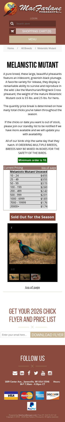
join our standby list (25, 126)
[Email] (15, 374)
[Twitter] (36, 374)
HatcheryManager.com (27, 415)
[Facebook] (29, 374)
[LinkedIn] (22, 374)
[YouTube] (43, 374)
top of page (49, 168)
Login (33, 18)
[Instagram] (50, 374)
